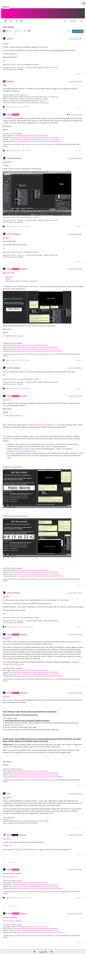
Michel (9, 835)
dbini (8, 793)
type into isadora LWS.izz (12, 921)
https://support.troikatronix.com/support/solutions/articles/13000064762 (35, 137)
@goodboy (24, 269)
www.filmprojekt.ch (19, 849)
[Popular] (16, 21)
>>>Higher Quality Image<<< (13, 336)
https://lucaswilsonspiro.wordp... (25, 451)
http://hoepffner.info (21, 95)
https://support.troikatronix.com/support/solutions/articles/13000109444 (40, 141)
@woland (6, 238)
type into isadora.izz (10, 877)
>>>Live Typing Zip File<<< (13, 416)
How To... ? (10, 31)
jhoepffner (10, 81)
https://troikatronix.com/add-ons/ (19, 139)
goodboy (10, 38)
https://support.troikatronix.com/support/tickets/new (32, 135)
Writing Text (7, 845)
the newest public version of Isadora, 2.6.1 (41, 425)
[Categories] (5, 21)
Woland (9, 114)
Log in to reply (77, 31)
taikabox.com (7, 819)
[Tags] (21, 21)
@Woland (17, 234)
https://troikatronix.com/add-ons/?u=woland (45, 139)
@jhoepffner (18, 158)
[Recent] (11, 21)
